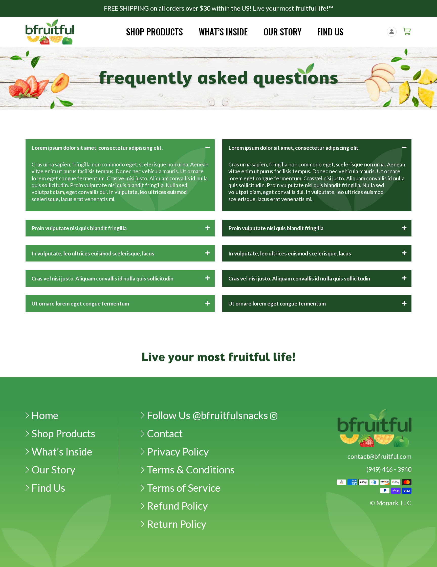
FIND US (330, 31)
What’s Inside (62, 451)
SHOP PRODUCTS (154, 31)
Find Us (48, 488)
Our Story (53, 469)
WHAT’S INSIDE (223, 31)
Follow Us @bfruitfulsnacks (208, 415)
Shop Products (63, 433)
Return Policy (176, 524)
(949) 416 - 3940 (388, 469)
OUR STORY (282, 31)
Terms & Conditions (191, 469)
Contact (165, 433)
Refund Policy (177, 505)
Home (45, 415)
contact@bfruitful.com (379, 456)
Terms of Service (184, 488)
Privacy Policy (178, 451)
